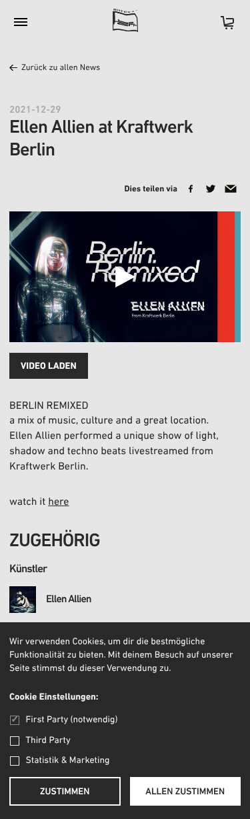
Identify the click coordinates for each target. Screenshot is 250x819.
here (58, 502)
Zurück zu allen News (60, 68)
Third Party (48, 740)
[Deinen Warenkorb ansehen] (220, 27)
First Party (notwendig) (71, 720)
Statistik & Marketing (68, 760)
